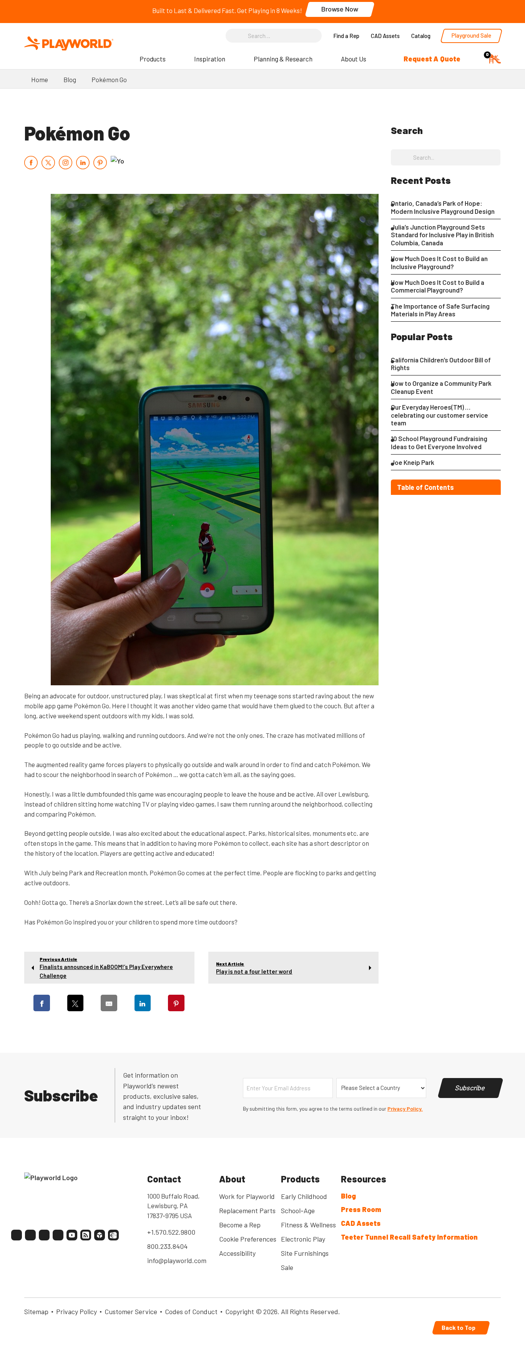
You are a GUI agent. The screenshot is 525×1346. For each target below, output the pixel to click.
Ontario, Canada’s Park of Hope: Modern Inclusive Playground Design (443, 207)
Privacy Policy (76, 1311)
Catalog (420, 35)
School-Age (298, 1210)
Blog (69, 79)
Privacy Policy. (405, 1108)
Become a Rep (240, 1224)
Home (39, 79)
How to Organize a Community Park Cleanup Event (441, 387)
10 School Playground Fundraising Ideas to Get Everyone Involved (439, 442)
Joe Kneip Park (412, 462)
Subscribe (470, 1087)
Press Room (361, 1209)
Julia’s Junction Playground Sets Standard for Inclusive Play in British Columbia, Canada (442, 234)
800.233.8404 (167, 1246)
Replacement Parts (247, 1210)
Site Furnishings (305, 1253)
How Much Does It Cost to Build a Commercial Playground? (437, 286)
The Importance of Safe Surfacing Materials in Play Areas (440, 309)
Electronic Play (303, 1239)
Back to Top (459, 1327)
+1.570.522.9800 (171, 1232)
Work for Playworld (247, 1196)
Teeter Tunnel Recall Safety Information (409, 1237)
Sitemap (36, 1311)
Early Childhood (304, 1196)
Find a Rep (346, 35)
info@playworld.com (176, 1260)
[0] (495, 57)
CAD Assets (385, 35)
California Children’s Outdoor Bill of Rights (441, 363)
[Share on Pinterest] (176, 1003)
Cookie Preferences (247, 1239)
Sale (287, 1267)
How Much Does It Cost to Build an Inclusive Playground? (439, 262)
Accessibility (237, 1253)
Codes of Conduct (191, 1311)
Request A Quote (432, 59)
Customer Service (131, 1311)
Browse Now (339, 9)
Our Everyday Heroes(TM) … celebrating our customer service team (439, 415)
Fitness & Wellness (308, 1224)
